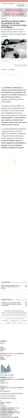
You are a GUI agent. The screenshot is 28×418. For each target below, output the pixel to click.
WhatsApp (25, 65)
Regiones (4, 18)
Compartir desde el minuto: (9, 417)
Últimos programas (13, 353)
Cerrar (2, 389)
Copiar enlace (4, 414)
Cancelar (7, 402)
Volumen (2, 349)
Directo (21, 353)
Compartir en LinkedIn (6, 411)
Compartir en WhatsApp (7, 412)
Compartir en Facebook (6, 408)
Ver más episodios (5, 379)
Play (1, 350)
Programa (11, 3)
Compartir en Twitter (6, 409)
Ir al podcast (14, 379)
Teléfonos (14, 322)
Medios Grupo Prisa (14, 331)
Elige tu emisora (21, 5)
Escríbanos (20, 322)
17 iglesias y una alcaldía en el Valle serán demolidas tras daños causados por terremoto (11, 304)
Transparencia (24, 320)
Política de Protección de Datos (17, 318)
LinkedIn (22, 65)
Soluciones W (8, 322)
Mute (1, 347)
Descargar (3, 416)
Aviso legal (7, 318)
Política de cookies (4, 320)
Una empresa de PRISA (14, 327)
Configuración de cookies (15, 320)
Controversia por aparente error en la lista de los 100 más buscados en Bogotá (11, 287)
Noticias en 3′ (4, 353)
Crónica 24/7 (3, 373)
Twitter (19, 65)
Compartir (21, 379)
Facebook (15, 65)
